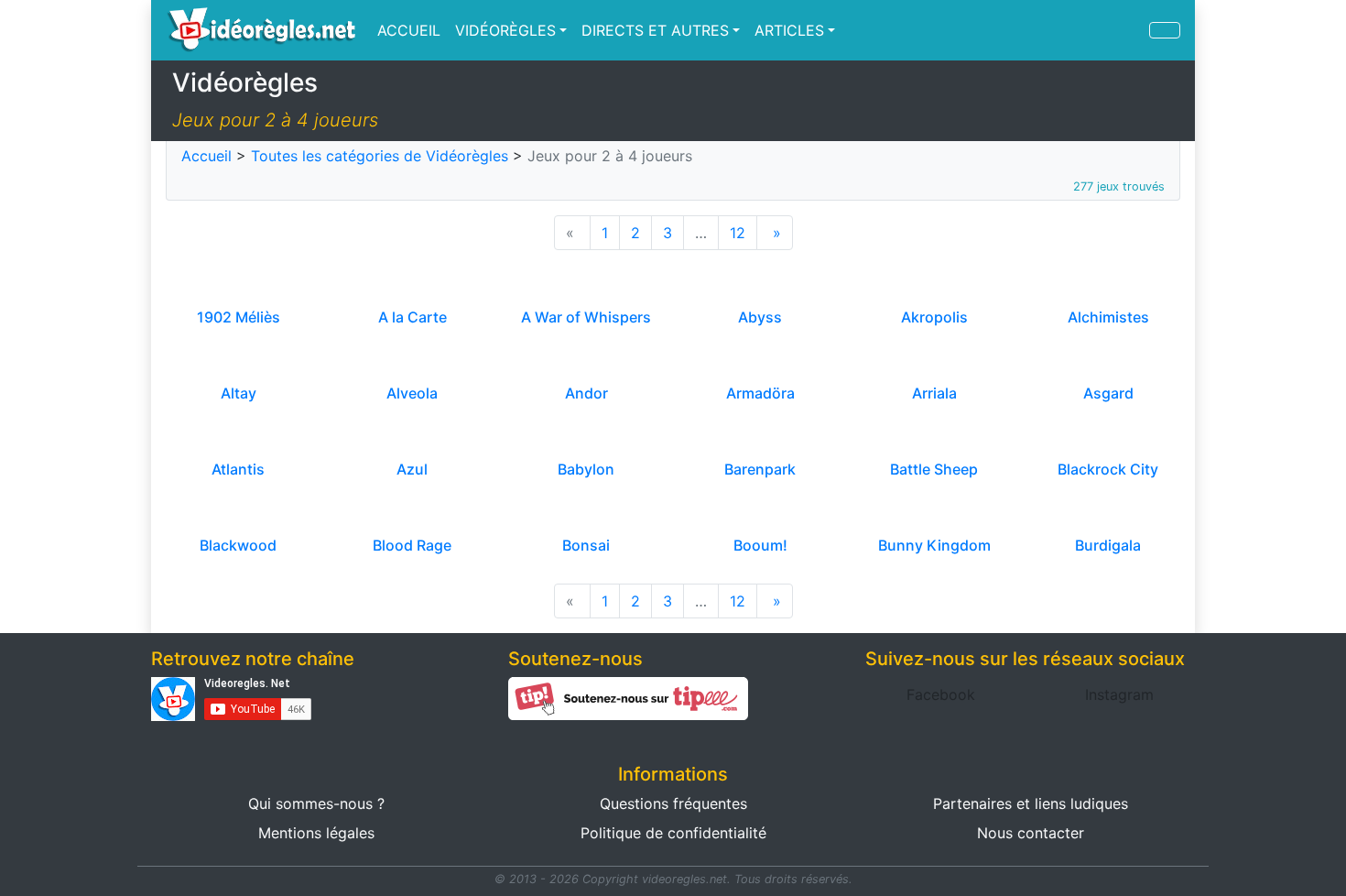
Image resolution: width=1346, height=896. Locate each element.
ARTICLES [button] (789, 30)
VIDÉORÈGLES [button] (505, 30)
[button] (940, 694)
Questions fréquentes (673, 803)
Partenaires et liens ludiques (1030, 803)
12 (737, 233)
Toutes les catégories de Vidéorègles (379, 156)
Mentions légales (316, 833)
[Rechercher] (1164, 30)
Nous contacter (1030, 833)
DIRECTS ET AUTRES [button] (655, 30)
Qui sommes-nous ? (316, 803)
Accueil (206, 156)
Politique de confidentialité (673, 833)
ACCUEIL (408, 30)
